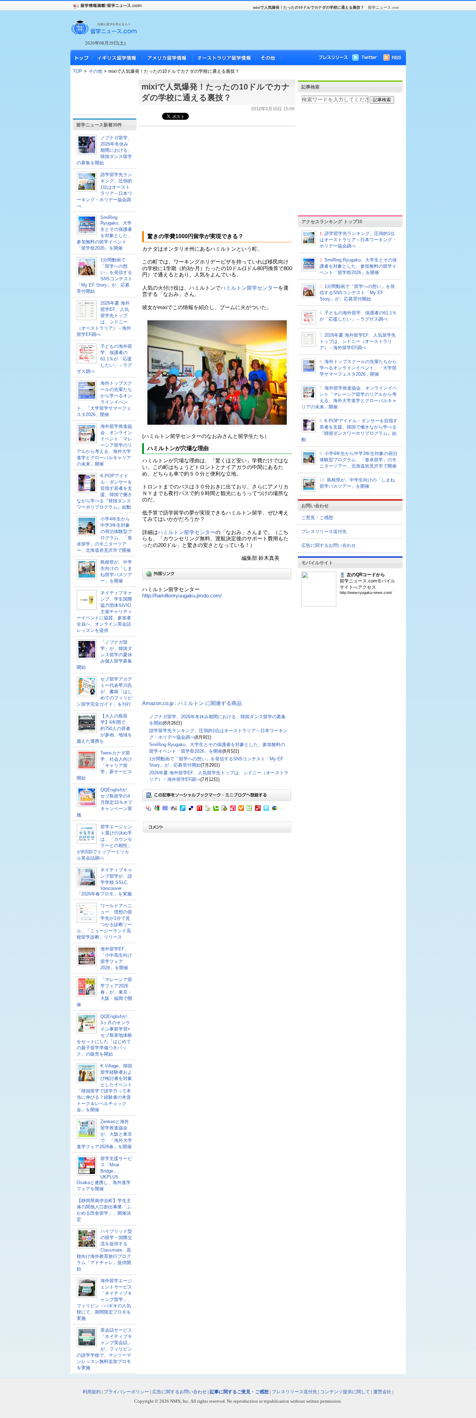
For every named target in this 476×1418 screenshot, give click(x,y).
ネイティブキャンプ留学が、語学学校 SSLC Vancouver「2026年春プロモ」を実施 (104, 881)
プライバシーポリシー (126, 1391)
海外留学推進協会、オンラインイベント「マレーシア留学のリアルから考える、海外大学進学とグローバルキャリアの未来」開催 (104, 445)
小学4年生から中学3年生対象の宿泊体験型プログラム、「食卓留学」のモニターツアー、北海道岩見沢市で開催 (358, 460)
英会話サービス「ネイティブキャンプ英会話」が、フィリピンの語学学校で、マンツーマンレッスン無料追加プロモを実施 (104, 1348)
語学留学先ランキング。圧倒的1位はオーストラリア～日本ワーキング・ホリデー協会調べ (358, 240)
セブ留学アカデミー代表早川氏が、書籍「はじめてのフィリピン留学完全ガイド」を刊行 (104, 691)
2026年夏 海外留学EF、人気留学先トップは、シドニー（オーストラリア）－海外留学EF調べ (358, 341)
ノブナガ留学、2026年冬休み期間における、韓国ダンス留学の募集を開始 (104, 150)
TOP (77, 71)
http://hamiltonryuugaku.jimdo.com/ (182, 595)
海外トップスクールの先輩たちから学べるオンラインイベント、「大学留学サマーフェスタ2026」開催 (358, 368)
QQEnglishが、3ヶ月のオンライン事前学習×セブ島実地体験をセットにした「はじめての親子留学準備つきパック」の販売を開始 (104, 1035)
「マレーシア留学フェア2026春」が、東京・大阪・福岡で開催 (104, 992)
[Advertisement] (269, 30)
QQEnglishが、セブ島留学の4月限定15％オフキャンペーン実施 (104, 802)
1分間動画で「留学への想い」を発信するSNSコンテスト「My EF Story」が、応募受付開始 (357, 292)
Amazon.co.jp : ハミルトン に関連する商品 (192, 703)
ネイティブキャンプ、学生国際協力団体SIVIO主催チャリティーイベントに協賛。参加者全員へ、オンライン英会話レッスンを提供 (104, 611)
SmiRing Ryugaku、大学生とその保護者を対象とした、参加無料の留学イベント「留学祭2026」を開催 (104, 233)
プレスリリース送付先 (324, 531)
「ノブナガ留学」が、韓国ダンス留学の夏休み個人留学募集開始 (104, 655)
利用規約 (92, 1391)
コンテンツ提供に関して (345, 1391)
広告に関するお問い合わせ (328, 545)
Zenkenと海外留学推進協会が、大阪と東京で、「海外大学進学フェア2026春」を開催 (104, 1134)
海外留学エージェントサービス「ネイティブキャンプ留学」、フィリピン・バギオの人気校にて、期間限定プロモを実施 (104, 1299)
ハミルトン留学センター (249, 288)
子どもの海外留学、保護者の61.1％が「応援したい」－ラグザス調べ (104, 359)
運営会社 (382, 1391)
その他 (95, 71)
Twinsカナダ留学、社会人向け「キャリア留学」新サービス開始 (104, 765)
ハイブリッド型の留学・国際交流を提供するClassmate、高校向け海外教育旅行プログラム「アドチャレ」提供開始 (104, 1250)
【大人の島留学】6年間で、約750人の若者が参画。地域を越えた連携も (104, 728)
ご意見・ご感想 (317, 517)
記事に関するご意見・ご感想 (239, 1391)
